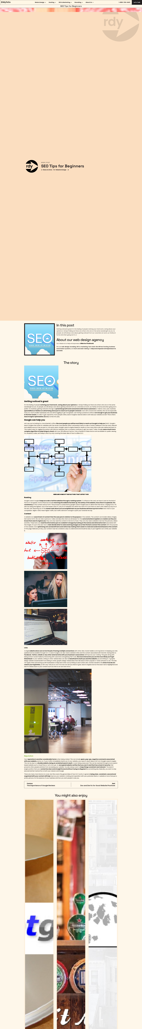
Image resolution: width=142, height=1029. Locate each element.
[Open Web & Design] (45, 2)
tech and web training (81, 349)
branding (73, 347)
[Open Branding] (82, 2)
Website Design (60, 170)
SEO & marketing (82, 347)
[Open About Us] (93, 2)
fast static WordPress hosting (98, 347)
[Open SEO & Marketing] (71, 2)
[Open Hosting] (55, 2)
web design (65, 347)
